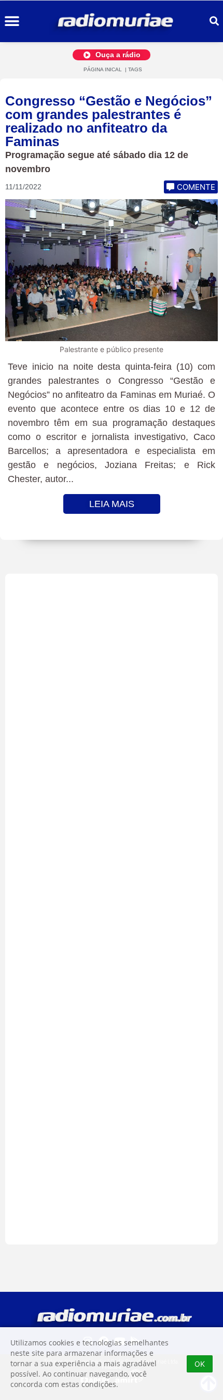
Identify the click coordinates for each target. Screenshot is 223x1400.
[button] (11, 21)
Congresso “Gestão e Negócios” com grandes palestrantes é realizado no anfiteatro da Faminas (108, 121)
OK (199, 1363)
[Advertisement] (111, 909)
